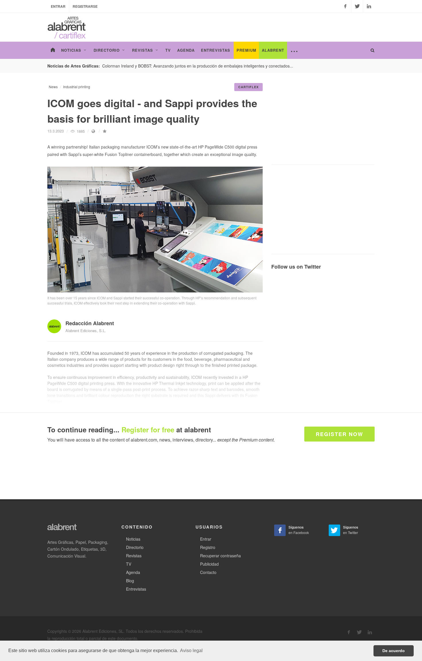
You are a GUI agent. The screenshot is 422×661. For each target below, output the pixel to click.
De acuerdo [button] (393, 650)
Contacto (208, 572)
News (53, 86)
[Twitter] (357, 6)
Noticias (133, 539)
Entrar (58, 6)
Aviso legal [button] (191, 650)
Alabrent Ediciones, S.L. (85, 330)
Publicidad (209, 564)
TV (128, 564)
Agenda (133, 572)
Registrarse (85, 6)
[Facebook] (345, 6)
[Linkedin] (369, 6)
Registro (207, 547)
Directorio (135, 547)
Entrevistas (136, 589)
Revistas (134, 555)
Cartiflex (248, 87)
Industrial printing (76, 86)
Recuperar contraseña (220, 555)
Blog (130, 580)
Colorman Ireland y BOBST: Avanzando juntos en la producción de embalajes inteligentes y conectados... (197, 66)
